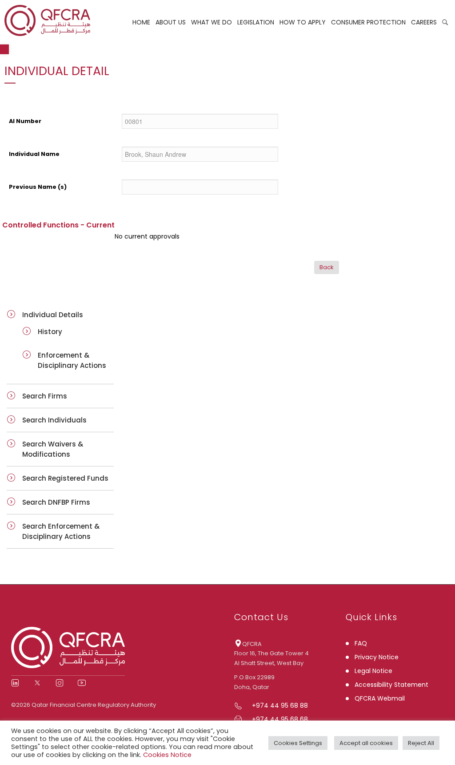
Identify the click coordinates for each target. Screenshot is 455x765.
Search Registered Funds (65, 478)
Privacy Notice (377, 657)
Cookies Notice (167, 754)
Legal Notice (373, 670)
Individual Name (34, 154)
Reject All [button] (421, 743)
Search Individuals (54, 420)
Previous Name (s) (38, 187)
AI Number (25, 121)
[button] (4, 49)
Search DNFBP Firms (56, 502)
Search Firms (44, 396)
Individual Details (52, 314)
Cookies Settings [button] (298, 743)
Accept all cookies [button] (366, 743)
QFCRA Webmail (380, 698)
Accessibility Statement (391, 684)
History (50, 331)
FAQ (361, 643)
